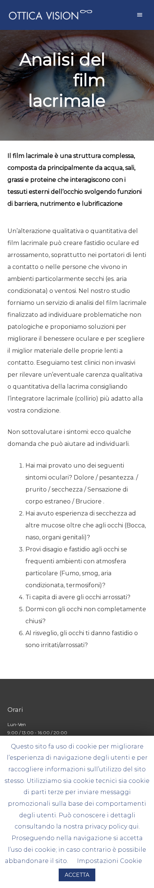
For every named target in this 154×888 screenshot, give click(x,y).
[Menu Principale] (140, 15)
